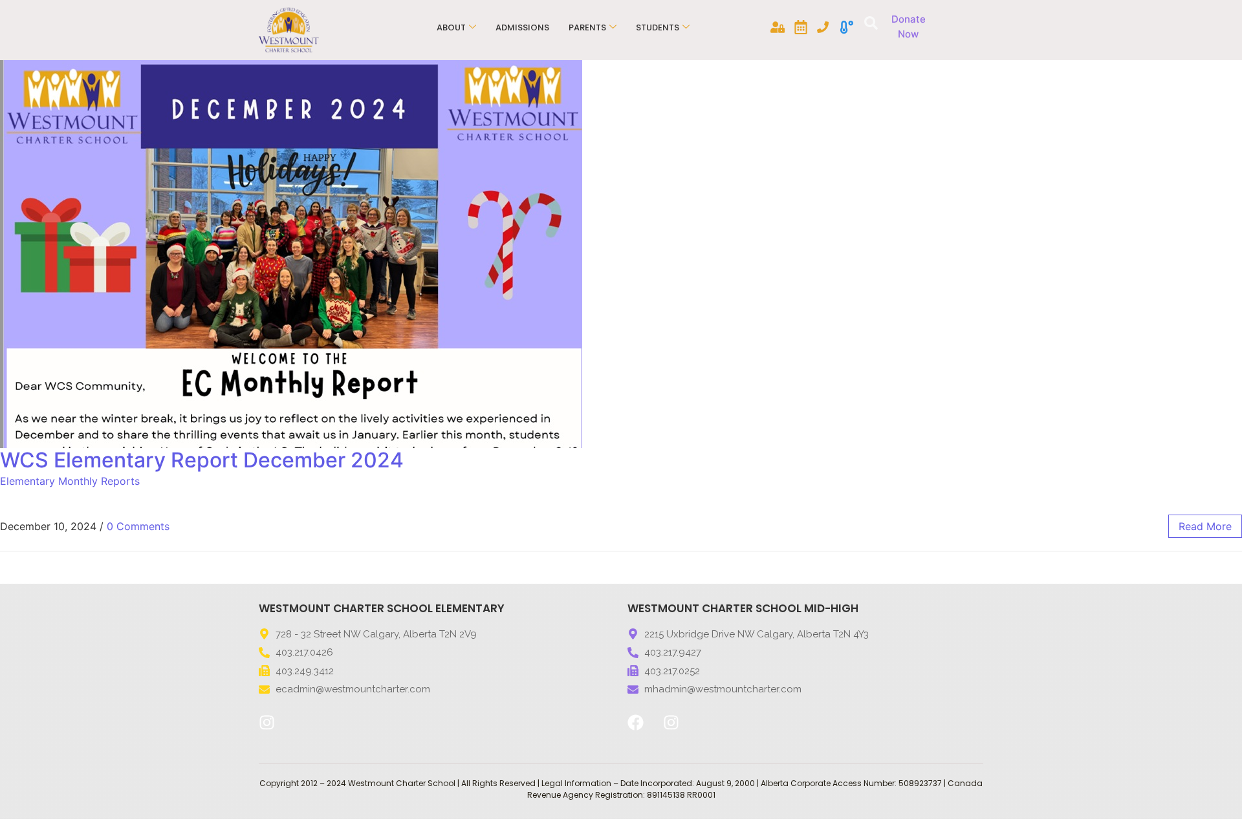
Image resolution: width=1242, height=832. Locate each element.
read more (1205, 526)
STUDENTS (657, 27)
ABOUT (451, 27)
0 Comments (138, 526)
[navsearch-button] (869, 24)
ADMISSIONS (522, 27)
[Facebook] (635, 723)
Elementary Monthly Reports (70, 481)
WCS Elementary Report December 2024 (202, 460)
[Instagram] (266, 723)
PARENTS (587, 27)
